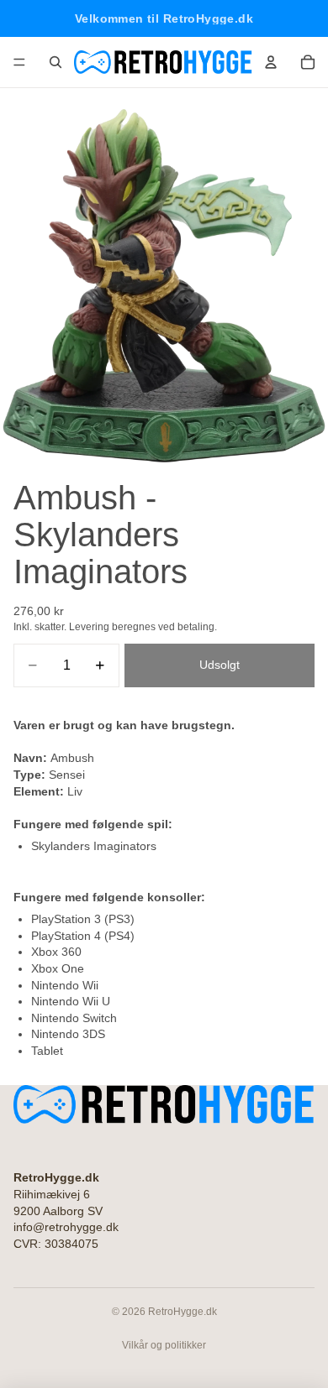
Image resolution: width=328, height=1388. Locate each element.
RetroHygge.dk (182, 1312)
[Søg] (55, 62)
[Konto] (270, 62)
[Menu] (19, 62)
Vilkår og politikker (164, 1345)
